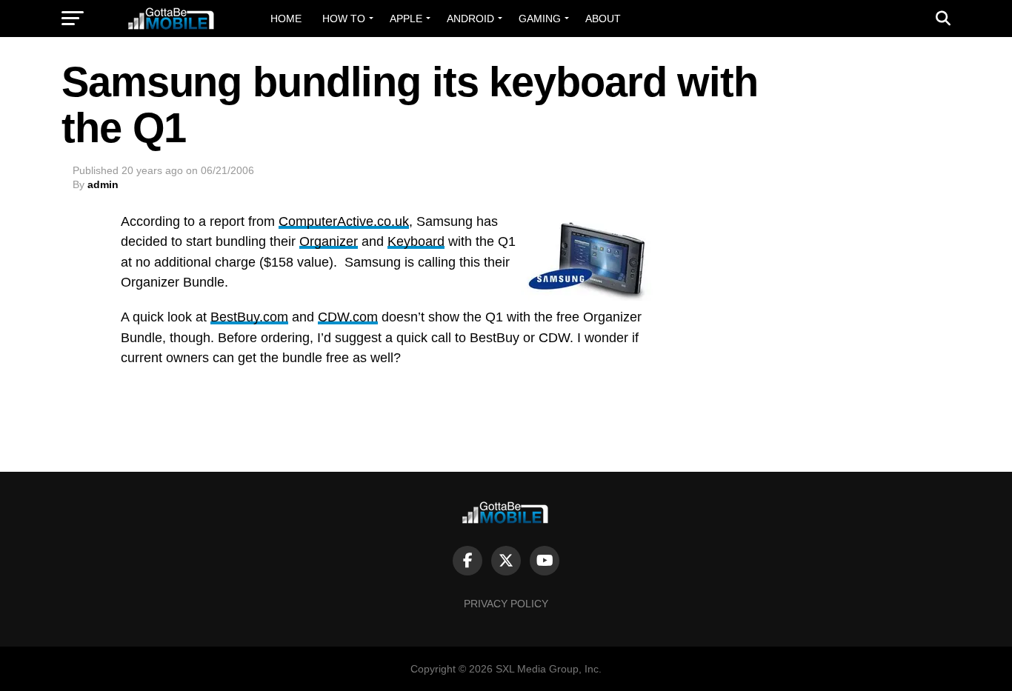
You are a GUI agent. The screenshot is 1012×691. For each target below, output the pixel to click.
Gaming (540, 18)
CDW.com (348, 317)
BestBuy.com (249, 317)
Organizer (328, 241)
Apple (406, 18)
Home (286, 18)
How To (343, 18)
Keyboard (416, 241)
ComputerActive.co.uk (344, 221)
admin (103, 184)
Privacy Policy (506, 604)
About (603, 18)
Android (470, 18)
